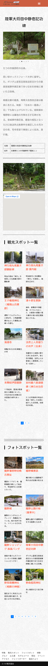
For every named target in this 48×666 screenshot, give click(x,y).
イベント (41, 656)
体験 (39, 653)
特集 (4, 653)
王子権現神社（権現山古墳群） (11, 304)
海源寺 (8, 342)
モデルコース (23, 656)
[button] (39, 3)
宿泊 (33, 656)
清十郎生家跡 (33, 300)
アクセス (5, 659)
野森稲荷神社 (33, 582)
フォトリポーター (19, 659)
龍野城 (8, 508)
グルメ (4, 656)
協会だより (33, 659)
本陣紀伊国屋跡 (13, 382)
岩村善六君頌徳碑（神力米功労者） (34, 386)
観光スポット (13, 653)
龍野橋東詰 (32, 470)
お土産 (12, 656)
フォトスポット (28, 653)
